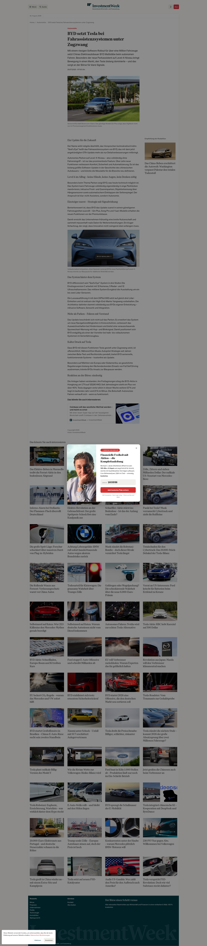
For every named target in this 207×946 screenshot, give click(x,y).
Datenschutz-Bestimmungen (40, 935)
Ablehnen (37, 940)
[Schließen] (136, 448)
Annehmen (49, 940)
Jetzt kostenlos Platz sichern (118, 490)
